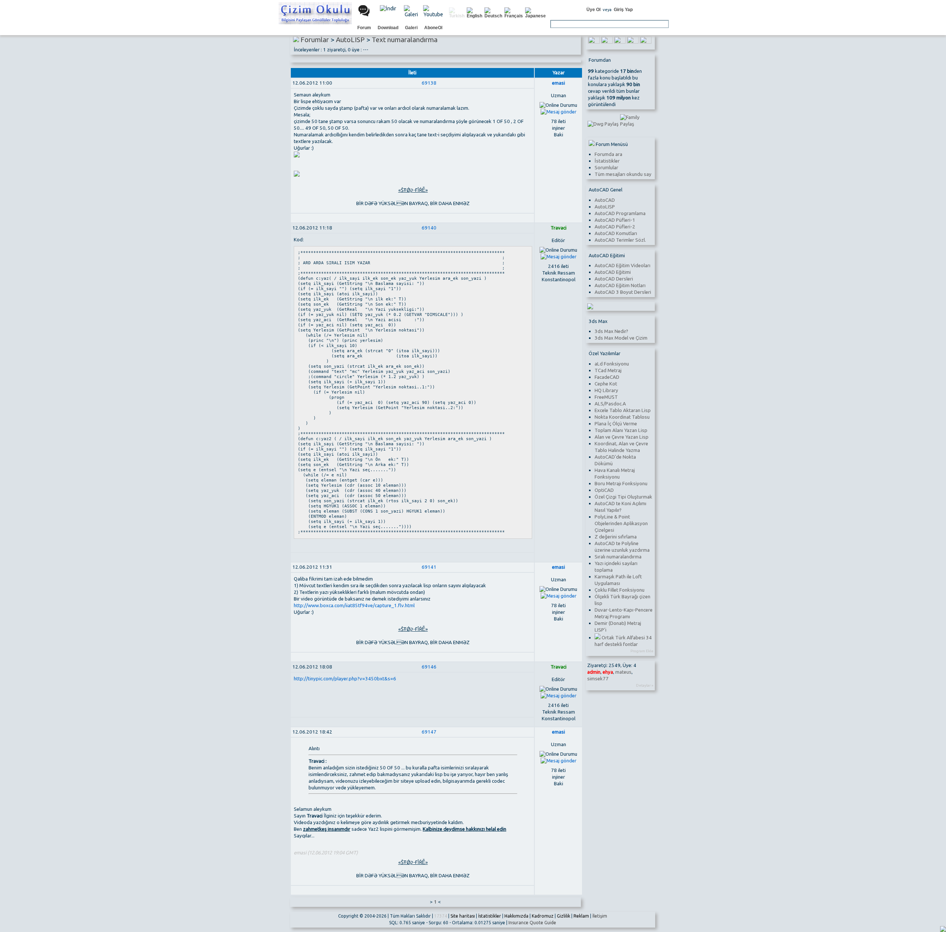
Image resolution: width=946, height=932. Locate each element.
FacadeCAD (607, 377)
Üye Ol (593, 9)
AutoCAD (605, 200)
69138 (429, 83)
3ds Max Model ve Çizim (621, 338)
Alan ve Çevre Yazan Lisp (622, 437)
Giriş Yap (623, 9)
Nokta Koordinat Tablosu (622, 417)
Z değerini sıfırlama (616, 537)
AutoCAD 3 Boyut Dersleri (623, 292)
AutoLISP (605, 207)
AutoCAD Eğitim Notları (620, 285)
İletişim (599, 916)
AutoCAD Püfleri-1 (615, 220)
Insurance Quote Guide (532, 922)
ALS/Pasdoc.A (610, 404)
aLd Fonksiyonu (612, 364)
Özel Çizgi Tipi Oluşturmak (623, 497)
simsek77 (598, 678)
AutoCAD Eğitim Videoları (622, 265)
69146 (429, 667)
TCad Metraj (608, 370)
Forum (364, 27)
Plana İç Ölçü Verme (616, 423)
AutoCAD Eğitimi (613, 272)
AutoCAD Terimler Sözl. (620, 240)
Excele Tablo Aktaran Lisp (623, 410)
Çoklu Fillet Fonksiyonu (619, 590)
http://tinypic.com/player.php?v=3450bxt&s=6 (345, 678)
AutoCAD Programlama (620, 213)
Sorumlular (606, 167)
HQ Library (606, 390)
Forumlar (314, 40)
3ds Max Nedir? (611, 331)
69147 (429, 732)
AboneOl (433, 27)
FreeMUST (606, 397)
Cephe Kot (606, 384)
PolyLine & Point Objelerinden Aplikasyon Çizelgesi (621, 523)
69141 (429, 567)
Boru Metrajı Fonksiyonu (621, 483)
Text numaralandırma (405, 40)
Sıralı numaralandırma (618, 556)
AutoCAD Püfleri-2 (615, 226)
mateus (623, 672)
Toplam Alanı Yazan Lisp (621, 430)
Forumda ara (608, 154)
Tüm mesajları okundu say (623, 174)
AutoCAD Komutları (616, 233)
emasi (558, 83)
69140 (429, 228)
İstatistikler (607, 161)
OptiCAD (604, 490)
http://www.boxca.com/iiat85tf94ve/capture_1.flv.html (354, 605)
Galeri (411, 27)
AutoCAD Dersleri (614, 279)
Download (388, 27)
